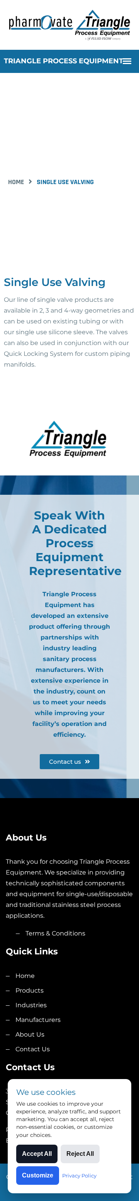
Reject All (80, 1153)
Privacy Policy (79, 1175)
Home (16, 182)
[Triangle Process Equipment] (69, 24)
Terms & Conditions (55, 933)
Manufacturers (38, 1019)
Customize (37, 1175)
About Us (29, 1034)
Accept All (37, 1153)
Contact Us (32, 1049)
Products (29, 990)
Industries (31, 1005)
